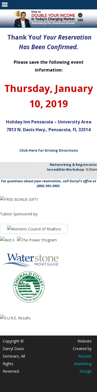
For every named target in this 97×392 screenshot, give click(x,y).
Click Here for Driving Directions (48, 150)
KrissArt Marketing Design (83, 364)
